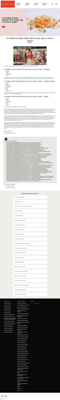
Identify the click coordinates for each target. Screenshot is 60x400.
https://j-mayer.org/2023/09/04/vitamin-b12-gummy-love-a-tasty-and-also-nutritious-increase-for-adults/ (23, 143)
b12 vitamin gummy (7, 312)
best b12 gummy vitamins (8, 326)
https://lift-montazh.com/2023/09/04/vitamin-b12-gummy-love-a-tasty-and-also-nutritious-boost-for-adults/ (24, 142)
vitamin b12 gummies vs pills (22, 349)
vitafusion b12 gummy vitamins (22, 320)
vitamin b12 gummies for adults (9, 314)
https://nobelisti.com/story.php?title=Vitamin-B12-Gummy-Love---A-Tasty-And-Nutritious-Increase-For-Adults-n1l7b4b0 (26, 150)
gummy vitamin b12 (7, 310)
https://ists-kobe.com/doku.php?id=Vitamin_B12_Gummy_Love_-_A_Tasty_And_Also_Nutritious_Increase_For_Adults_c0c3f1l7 (28, 161)
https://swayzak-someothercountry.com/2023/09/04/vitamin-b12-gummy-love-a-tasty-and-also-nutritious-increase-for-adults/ (27, 172)
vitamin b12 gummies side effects (22, 344)
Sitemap (18, 386)
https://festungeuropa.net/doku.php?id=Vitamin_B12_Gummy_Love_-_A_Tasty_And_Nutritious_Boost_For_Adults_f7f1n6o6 (27, 148)
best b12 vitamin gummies (8, 328)
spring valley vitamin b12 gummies (23, 313)
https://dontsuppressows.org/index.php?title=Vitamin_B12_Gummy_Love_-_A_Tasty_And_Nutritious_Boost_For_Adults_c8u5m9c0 (28, 166)
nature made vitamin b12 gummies (23, 308)
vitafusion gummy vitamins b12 (22, 325)
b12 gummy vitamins (44, 4)
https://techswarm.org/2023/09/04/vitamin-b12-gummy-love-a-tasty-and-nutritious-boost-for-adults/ (23, 152)
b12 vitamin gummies (27, 4)
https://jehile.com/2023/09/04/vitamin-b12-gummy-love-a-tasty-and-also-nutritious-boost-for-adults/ (23, 180)
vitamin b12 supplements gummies (23, 353)
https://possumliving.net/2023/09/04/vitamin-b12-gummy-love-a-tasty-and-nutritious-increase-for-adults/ (23, 178)
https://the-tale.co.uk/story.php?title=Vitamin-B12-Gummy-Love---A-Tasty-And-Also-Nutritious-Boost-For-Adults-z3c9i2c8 (26, 168)
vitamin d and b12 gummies (21, 357)
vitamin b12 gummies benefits (9, 321)
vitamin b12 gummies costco (22, 340)
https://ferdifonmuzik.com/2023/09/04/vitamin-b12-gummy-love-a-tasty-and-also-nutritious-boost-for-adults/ (24, 144)
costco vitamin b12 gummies (22, 303)
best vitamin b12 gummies (8, 330)
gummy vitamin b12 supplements (22, 366)
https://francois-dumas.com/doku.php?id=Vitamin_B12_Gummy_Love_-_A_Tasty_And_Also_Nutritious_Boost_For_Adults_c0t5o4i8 (28, 153)
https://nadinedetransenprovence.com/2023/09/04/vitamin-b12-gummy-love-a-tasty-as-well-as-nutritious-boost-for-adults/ (26, 157)
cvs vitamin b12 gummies (10, 185)
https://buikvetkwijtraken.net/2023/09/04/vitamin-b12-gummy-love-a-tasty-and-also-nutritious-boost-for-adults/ (24, 149)
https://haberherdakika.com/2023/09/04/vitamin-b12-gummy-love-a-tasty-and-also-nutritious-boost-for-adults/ (24, 160)
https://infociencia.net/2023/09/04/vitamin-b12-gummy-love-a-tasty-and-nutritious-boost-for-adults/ (23, 163)
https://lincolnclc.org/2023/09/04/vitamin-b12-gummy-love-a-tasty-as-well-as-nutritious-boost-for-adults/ (23, 159)
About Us (56, 4)
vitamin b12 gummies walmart (9, 316)
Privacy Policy (19, 388)
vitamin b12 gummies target (21, 346)
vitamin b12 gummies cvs (21, 342)
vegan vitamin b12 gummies (22, 318)
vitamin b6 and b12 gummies (22, 355)
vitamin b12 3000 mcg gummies (22, 336)
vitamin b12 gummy (36, 4)
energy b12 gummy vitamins (22, 364)
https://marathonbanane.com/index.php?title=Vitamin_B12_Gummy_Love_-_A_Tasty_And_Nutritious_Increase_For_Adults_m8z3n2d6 (29, 167)
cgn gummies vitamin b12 (8, 332)
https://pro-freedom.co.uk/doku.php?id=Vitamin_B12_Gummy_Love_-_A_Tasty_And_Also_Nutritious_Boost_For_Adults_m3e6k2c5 (28, 151)
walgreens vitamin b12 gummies (22, 359)
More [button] (52, 4)
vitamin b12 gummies (18, 4)
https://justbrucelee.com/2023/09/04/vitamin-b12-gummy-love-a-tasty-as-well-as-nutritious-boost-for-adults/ (24, 158)
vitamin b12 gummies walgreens (22, 351)
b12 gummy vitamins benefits (9, 324)
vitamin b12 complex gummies (22, 338)
